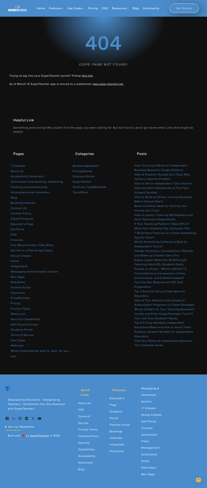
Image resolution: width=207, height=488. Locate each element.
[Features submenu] (63, 8)
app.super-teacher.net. (108, 84)
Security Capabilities (25, 319)
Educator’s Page (22, 224)
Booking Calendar (23, 203)
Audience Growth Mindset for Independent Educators (163, 334)
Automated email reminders (30, 192)
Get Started (184, 8)
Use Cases (18, 340)
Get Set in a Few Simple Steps (32, 250)
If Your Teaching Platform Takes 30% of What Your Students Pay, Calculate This (162, 226)
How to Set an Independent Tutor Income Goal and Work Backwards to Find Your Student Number (163, 187)
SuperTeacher (82, 181)
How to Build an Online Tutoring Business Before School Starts (163, 199)
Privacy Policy (21, 308)
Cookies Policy (21, 213)
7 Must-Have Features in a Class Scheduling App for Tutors (165, 235)
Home (41, 8)
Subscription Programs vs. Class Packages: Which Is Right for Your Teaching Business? (164, 307)
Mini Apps (17, 277)
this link (87, 75)
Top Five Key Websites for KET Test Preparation (158, 284)
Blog (14, 197)
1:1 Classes (18, 166)
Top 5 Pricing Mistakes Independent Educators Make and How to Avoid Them (162, 325)
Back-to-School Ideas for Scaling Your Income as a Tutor (160, 208)
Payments (18, 293)
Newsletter (18, 282)
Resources (18, 314)
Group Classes (21, 256)
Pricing (16, 303)
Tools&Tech (80, 192)
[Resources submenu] (128, 8)
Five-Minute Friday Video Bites (32, 245)
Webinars (17, 345)
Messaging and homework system (34, 271)
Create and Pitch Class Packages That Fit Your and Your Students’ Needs (163, 316)
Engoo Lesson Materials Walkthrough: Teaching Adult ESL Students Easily (160, 262)
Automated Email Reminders (149, 460)
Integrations (19, 266)
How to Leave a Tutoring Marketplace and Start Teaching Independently (163, 217)
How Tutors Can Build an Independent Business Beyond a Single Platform (160, 168)
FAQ (14, 234)
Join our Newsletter (21, 426)
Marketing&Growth (86, 166)
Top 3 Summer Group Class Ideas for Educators (160, 293)
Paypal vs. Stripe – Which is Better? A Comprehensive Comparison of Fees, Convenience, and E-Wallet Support (160, 273)
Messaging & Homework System (150, 394)
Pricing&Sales (82, 171)
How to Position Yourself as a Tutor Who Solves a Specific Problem (162, 177)
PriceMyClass (20, 298)
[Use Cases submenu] (83, 8)
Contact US (19, 208)
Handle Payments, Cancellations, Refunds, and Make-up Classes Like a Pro (164, 253)
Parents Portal (21, 287)
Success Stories (84, 176)
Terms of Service (22, 335)
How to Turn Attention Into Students (159, 300)
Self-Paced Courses (24, 324)
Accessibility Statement (27, 176)
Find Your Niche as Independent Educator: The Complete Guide (163, 343)
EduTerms (17, 229)
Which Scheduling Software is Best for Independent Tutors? (161, 244)
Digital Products (22, 218)
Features (17, 240)
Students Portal (22, 329)
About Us (17, 171)
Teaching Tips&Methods (89, 187)
